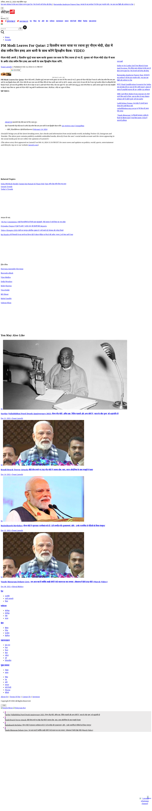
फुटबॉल (7, 633)
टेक (39, 21)
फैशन (6, 650)
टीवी (6, 616)
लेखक (6, 670)
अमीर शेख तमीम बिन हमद (56, 184)
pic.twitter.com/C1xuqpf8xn (73, 126)
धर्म (6, 658)
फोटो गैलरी (73, 21)
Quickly (11, 21)
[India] (2, 24)
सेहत (6, 653)
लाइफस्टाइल (59, 21)
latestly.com (33, 145)
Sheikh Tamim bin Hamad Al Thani (27, 184)
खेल (47, 21)
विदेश (35, 21)
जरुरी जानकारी (9, 599)
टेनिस (6, 630)
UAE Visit (45, 184)
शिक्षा (6, 601)
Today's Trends (7, 189)
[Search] (1, 16)
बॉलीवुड (7, 611)
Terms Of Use (15, 697)
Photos (7, 690)
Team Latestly (6, 67)
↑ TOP (3, 706)
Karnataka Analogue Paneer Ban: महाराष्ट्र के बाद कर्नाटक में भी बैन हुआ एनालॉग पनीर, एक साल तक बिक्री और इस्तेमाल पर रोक (68, 4)
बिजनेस (85, 21)
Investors (36, 697)
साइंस (6, 673)
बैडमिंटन (7, 636)
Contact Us (26, 697)
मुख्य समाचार (92, 21)
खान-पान (7, 645)
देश (31, 21)
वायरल (66, 21)
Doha (3, 184)
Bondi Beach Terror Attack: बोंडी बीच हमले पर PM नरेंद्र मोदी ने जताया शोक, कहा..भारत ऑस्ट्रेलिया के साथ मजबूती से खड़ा (43, 720)
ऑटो (43, 21)
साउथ (6, 618)
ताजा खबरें (120, 61)
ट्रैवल (6, 648)
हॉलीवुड (7, 613)
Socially (24, 21)
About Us (4, 697)
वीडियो (79, 21)
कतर (64, 184)
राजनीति (7, 596)
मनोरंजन (52, 21)
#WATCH (8, 122)
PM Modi (9, 184)
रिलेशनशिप (8, 661)
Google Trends (6, 187)
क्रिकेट (6, 628)
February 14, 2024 (40, 129)
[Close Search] (25, 27)
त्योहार (7, 655)
